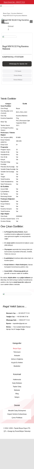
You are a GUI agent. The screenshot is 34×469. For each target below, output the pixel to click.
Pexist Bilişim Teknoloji (22, 431)
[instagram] (18, 335)
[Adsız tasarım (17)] (7, 6)
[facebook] (15, 335)
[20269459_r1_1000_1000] (17, 21)
